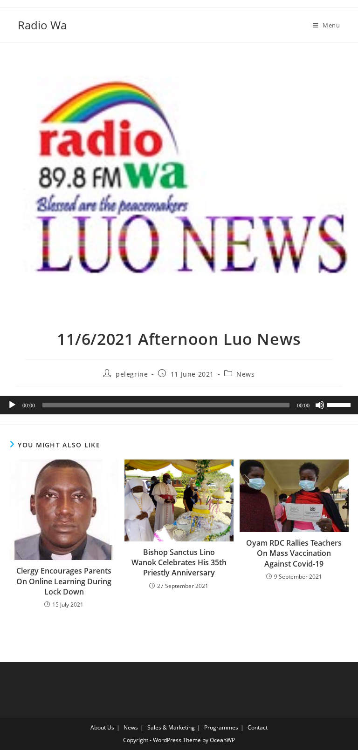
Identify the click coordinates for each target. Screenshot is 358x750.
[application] (179, 405)
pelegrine (132, 374)
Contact (258, 727)
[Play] (12, 405)
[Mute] (319, 405)
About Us (102, 727)
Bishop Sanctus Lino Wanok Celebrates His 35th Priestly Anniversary (179, 562)
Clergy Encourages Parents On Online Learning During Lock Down (63, 581)
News (245, 374)
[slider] (340, 404)
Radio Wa (42, 25)
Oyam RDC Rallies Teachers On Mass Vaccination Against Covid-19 (294, 553)
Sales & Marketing (171, 727)
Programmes (221, 727)
